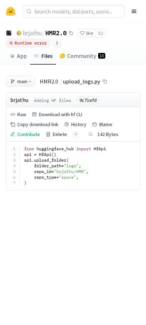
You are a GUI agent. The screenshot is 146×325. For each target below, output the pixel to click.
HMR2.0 (56, 33)
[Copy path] (105, 81)
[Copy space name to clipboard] (71, 33)
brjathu (32, 33)
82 (100, 33)
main (22, 81)
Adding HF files (52, 100)
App (22, 55)
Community (85, 55)
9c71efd (88, 100)
